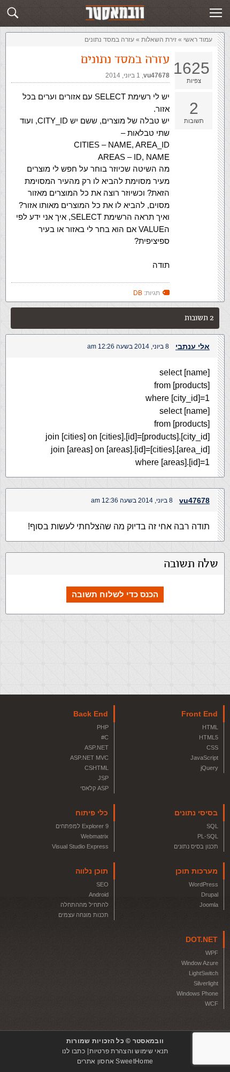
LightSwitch (203, 973)
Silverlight (206, 983)
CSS (212, 747)
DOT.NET (202, 939)
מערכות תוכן (196, 871)
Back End (90, 713)
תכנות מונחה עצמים (83, 915)
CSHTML (97, 768)
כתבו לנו (73, 1051)
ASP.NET (97, 747)
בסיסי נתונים (196, 812)
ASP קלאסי (94, 788)
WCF (211, 1003)
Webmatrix (95, 836)
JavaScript (204, 757)
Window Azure (199, 963)
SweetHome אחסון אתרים (115, 1061)
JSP (103, 778)
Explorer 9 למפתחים (82, 826)
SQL (212, 826)
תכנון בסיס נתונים (196, 846)
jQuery (209, 768)
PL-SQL (207, 836)
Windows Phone (197, 993)
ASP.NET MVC (89, 757)
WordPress (203, 884)
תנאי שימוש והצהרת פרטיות (128, 1051)
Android (99, 894)
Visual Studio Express (80, 846)
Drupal (209, 894)
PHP (103, 727)
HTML (210, 727)
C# (105, 737)
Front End (199, 713)
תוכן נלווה (91, 871)
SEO (102, 884)
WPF (211, 953)
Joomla (209, 904)
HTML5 (208, 737)
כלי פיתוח (91, 812)
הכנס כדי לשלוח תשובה (115, 594)
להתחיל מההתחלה (84, 904)
